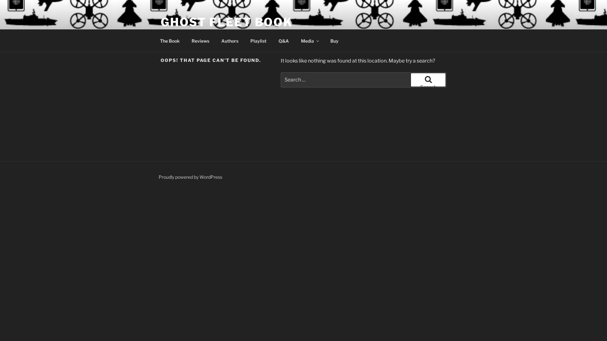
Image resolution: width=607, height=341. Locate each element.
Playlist (258, 41)
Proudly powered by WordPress (190, 177)
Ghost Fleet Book (227, 22)
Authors (229, 41)
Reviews (200, 41)
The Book (170, 41)
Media (307, 41)
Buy (334, 41)
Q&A (284, 41)
